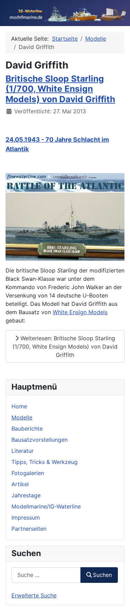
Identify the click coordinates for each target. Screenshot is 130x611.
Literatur (22, 450)
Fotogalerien (27, 473)
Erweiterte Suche (34, 595)
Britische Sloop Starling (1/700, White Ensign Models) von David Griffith (60, 88)
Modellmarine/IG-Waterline (46, 506)
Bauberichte (27, 428)
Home (19, 406)
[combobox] (46, 575)
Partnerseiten (28, 528)
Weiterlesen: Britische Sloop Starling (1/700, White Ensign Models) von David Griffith (65, 346)
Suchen (102, 574)
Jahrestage (26, 495)
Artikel (20, 484)
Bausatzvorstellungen (39, 439)
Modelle (21, 417)
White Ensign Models (80, 312)
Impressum (25, 517)
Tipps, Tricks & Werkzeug (44, 461)
